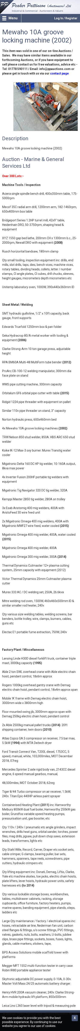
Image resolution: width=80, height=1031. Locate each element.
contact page (59, 73)
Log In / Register (65, 18)
